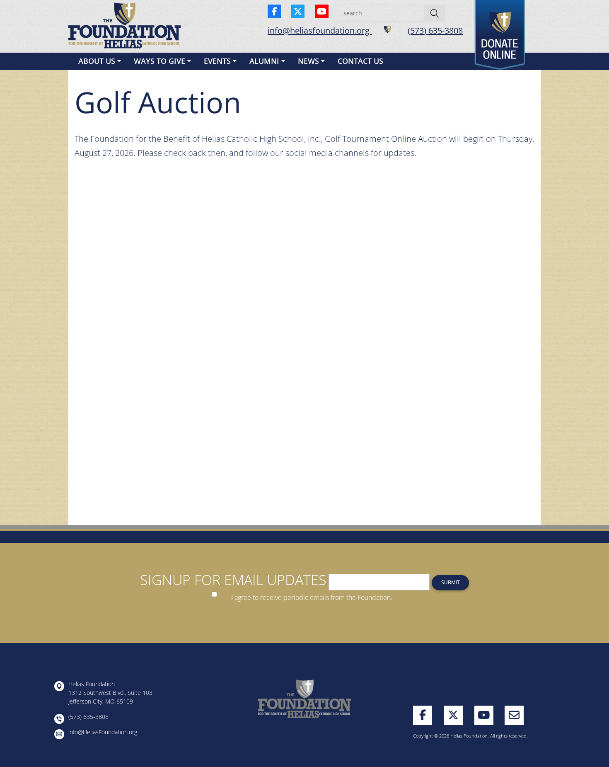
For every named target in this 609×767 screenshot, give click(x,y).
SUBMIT (450, 582)
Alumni (264, 61)
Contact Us (360, 61)
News (308, 61)
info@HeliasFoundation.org (102, 732)
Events (217, 61)
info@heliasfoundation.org (320, 30)
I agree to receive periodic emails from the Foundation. (311, 598)
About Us (96, 61)
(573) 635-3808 (435, 30)
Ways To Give (159, 61)
